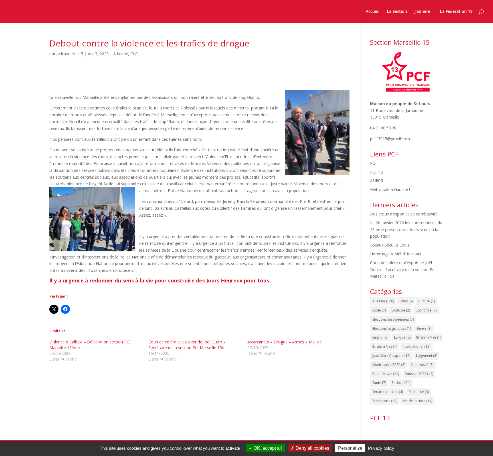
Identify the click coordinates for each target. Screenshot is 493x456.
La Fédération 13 (456, 11)
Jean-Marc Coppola (391, 355)
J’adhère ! (424, 11)
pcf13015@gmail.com (390, 138)
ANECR (376, 180)
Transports (384, 400)
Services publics (387, 391)
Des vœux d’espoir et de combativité (404, 214)
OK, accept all (267, 448)
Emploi (380, 337)
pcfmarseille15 (69, 53)
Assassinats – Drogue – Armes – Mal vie (284, 342)
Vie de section (417, 400)
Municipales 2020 (388, 364)
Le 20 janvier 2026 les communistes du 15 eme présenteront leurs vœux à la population (406, 229)
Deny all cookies (311, 448)
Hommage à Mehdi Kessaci (395, 253)
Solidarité (419, 391)
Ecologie (400, 310)
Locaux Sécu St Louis (389, 245)
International (416, 346)
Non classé (422, 364)
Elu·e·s (424, 328)
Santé (379, 382)
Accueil (372, 11)
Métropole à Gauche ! (390, 189)
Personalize (350, 448)
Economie (426, 310)
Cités (135, 53)
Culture (426, 301)
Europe (402, 337)
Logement (426, 355)
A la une (120, 53)
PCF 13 (376, 172)
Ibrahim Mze (428, 337)
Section (401, 382)
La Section (397, 11)
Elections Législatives (391, 328)
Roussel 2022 (419, 373)
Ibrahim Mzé (384, 346)
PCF (373, 163)
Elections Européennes (393, 319)
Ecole (379, 310)
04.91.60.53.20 (383, 128)
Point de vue (385, 373)
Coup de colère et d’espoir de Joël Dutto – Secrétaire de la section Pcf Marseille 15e (187, 344)
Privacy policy (381, 448)
